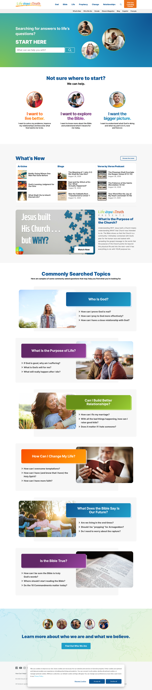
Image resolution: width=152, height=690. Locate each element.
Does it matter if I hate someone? (98, 426)
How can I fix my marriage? (95, 414)
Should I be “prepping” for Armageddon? (102, 527)
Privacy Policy (38, 676)
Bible (65, 4)
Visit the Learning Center (130, 4)
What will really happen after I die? (42, 371)
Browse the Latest (128, 158)
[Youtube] (21, 668)
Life (73, 4)
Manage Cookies (80, 681)
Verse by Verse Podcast (111, 166)
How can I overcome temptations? (42, 468)
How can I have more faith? (38, 480)
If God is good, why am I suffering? (42, 363)
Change (95, 4)
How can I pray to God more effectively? (102, 316)
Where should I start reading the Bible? (44, 581)
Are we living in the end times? (97, 522)
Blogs (61, 166)
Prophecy (83, 4)
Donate (97, 11)
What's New (77, 11)
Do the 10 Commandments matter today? (45, 585)
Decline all (113, 681)
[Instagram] (24, 668)
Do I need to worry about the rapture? (101, 531)
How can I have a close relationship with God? (105, 320)
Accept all (97, 681)
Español (125, 11)
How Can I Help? (21, 673)
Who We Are (87, 11)
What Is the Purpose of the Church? (115, 220)
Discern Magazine (108, 11)
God (57, 4)
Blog (118, 11)
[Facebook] (17, 668)
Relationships (109, 4)
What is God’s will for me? (37, 367)
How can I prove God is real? (96, 311)
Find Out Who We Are (76, 646)
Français (133, 11)
